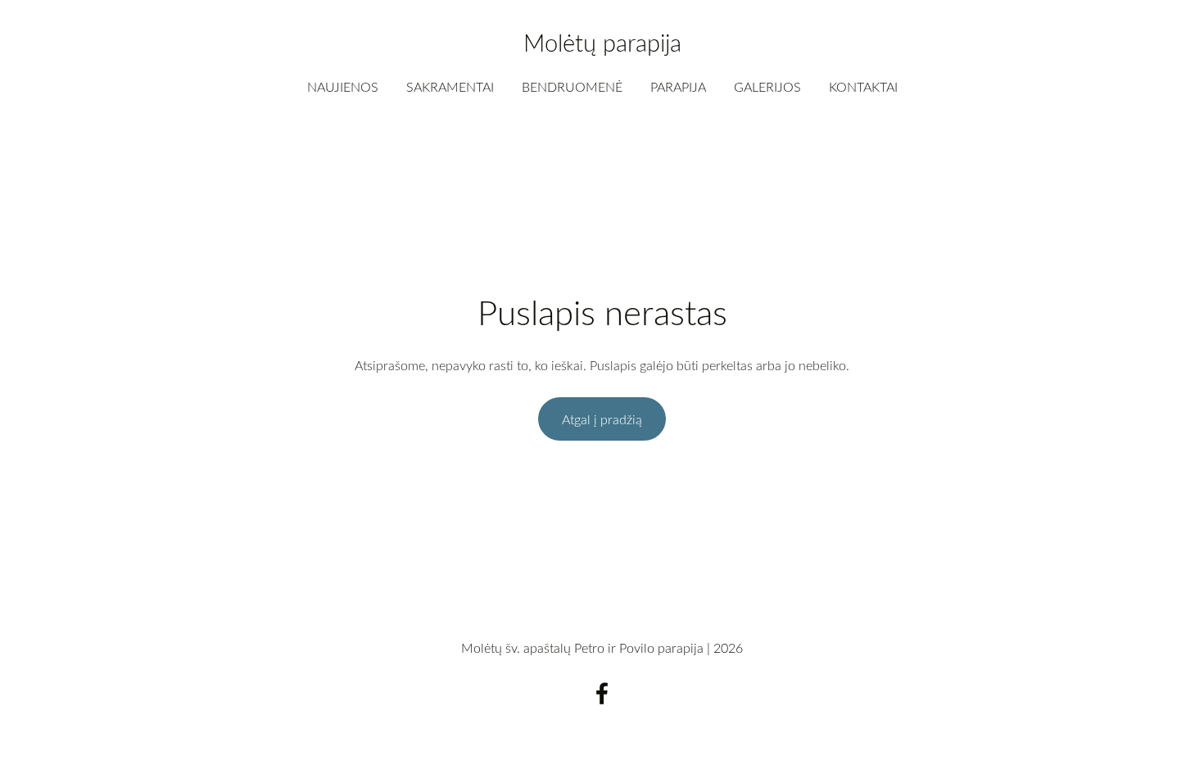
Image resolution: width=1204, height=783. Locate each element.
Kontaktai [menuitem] (863, 87)
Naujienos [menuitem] (342, 87)
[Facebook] (602, 693)
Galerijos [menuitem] (767, 87)
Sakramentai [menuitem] (450, 87)
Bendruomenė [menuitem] (572, 87)
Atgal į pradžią (602, 419)
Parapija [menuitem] (678, 87)
